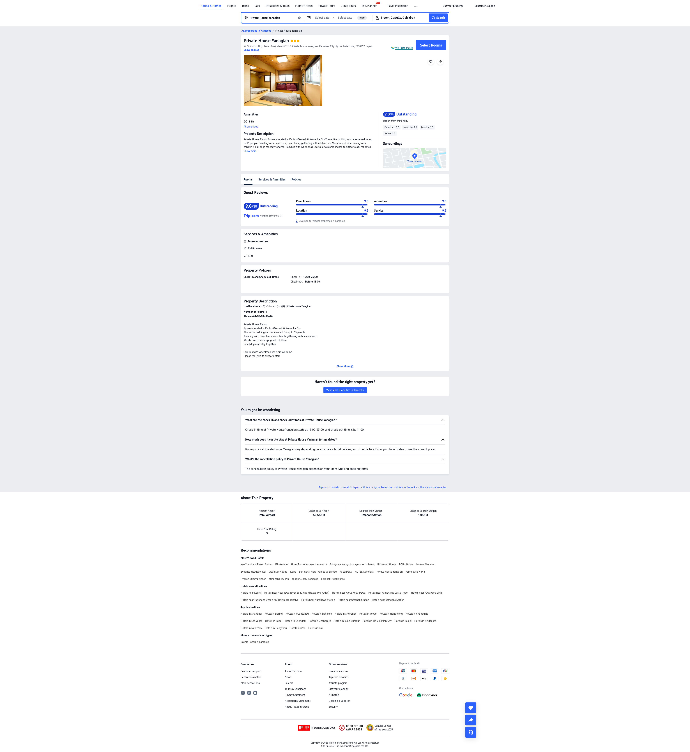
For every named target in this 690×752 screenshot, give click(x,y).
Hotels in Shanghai (251, 613)
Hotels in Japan (350, 487)
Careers (289, 683)
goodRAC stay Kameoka (305, 578)
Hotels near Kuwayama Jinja (426, 592)
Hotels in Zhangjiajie (320, 620)
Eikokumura (281, 564)
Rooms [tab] (248, 179)
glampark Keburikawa (333, 578)
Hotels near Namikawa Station (318, 599)
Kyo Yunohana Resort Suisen (256, 564)
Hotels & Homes (211, 6)
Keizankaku (346, 571)
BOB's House (406, 564)
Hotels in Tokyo (368, 613)
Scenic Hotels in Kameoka (255, 641)
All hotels (334, 694)
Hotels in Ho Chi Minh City (377, 620)
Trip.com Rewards (338, 677)
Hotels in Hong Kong (391, 613)
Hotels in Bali (315, 628)
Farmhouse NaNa (415, 571)
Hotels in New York (251, 628)
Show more (250, 151)
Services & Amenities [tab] (272, 179)
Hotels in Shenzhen (345, 613)
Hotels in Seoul (273, 620)
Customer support (251, 671)
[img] (283, 80)
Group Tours (348, 6)
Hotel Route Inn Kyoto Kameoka (309, 564)
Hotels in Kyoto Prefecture (377, 487)
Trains (245, 6)
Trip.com (323, 487)
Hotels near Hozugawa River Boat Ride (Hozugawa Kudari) (296, 592)
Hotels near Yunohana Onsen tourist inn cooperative (269, 599)
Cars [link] (257, 6)
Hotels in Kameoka (406, 487)
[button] (416, 6)
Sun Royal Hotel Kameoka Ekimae (318, 571)
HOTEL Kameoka (364, 571)
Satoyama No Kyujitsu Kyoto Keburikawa (352, 564)
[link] (452, 6)
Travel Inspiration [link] (397, 6)
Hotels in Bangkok (322, 613)
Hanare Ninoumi (425, 564)
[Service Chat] (470, 732)
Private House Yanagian (266, 40)
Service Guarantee (251, 677)
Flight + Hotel (304, 6)
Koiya (293, 571)
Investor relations (338, 671)
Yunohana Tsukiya (279, 578)
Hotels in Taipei (402, 620)
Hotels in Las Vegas (251, 620)
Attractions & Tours (277, 6)
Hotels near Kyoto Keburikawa (348, 592)
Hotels (335, 487)
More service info (250, 683)
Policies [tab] (296, 179)
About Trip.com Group (297, 706)
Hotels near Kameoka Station (388, 599)
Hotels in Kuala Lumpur (347, 620)
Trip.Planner (369, 6)
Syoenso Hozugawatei (253, 571)
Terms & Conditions (295, 689)
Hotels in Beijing (273, 613)
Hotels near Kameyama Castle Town (388, 592)
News (288, 677)
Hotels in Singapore (425, 620)
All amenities (251, 126)
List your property (338, 689)
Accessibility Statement (297, 700)
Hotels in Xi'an (297, 628)
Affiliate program (338, 683)
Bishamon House (386, 564)
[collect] (470, 707)
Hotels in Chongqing (417, 613)
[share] (470, 720)
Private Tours (326, 6)
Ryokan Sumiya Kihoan (253, 578)
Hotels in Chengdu (295, 620)
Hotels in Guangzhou (297, 613)
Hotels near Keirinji (251, 592)
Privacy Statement (295, 694)
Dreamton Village (277, 571)
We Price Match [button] (404, 48)
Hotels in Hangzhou (276, 628)
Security (333, 706)
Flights (231, 6)
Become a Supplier (339, 700)
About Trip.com (293, 671)
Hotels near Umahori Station (353, 599)
